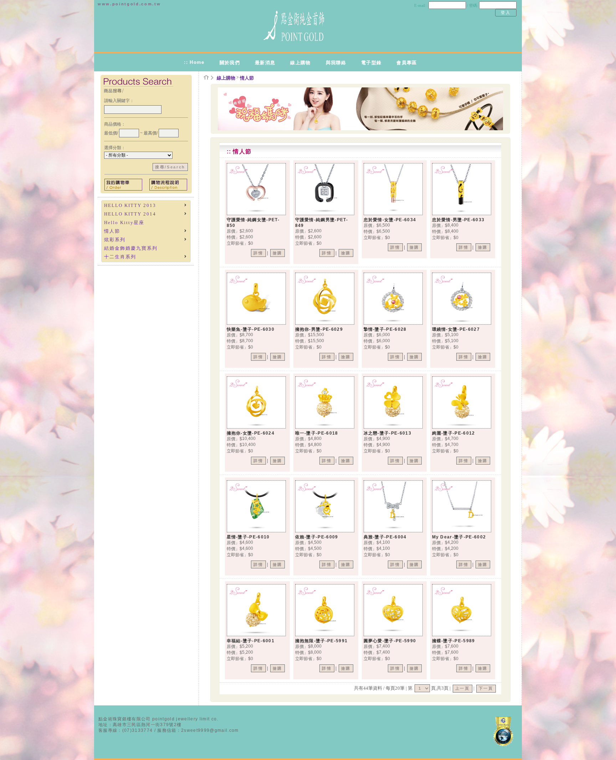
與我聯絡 (336, 62)
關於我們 (230, 62)
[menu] (146, 231)
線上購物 (300, 62)
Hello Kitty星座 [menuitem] (124, 222)
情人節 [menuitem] (112, 231)
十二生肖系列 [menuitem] (120, 256)
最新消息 (265, 62)
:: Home (194, 62)
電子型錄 (371, 62)
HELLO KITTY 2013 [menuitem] (130, 205)
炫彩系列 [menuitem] (114, 239)
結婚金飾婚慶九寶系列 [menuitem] (131, 248)
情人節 (247, 78)
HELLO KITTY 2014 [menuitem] (130, 214)
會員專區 (406, 62)
